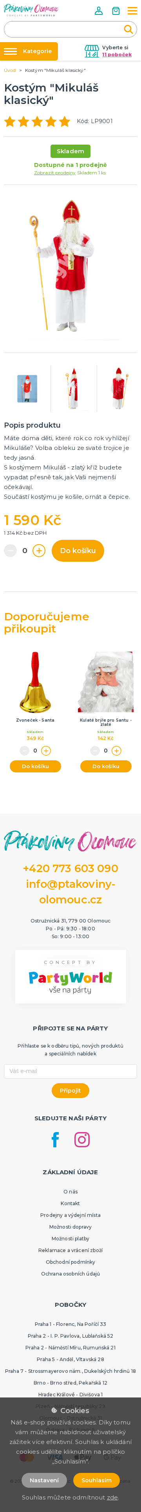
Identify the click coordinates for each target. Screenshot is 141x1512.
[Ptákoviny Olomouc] (31, 10)
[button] (99, 11)
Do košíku (78, 550)
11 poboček (117, 54)
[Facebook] (55, 1139)
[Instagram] (82, 1139)
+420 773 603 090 (70, 868)
